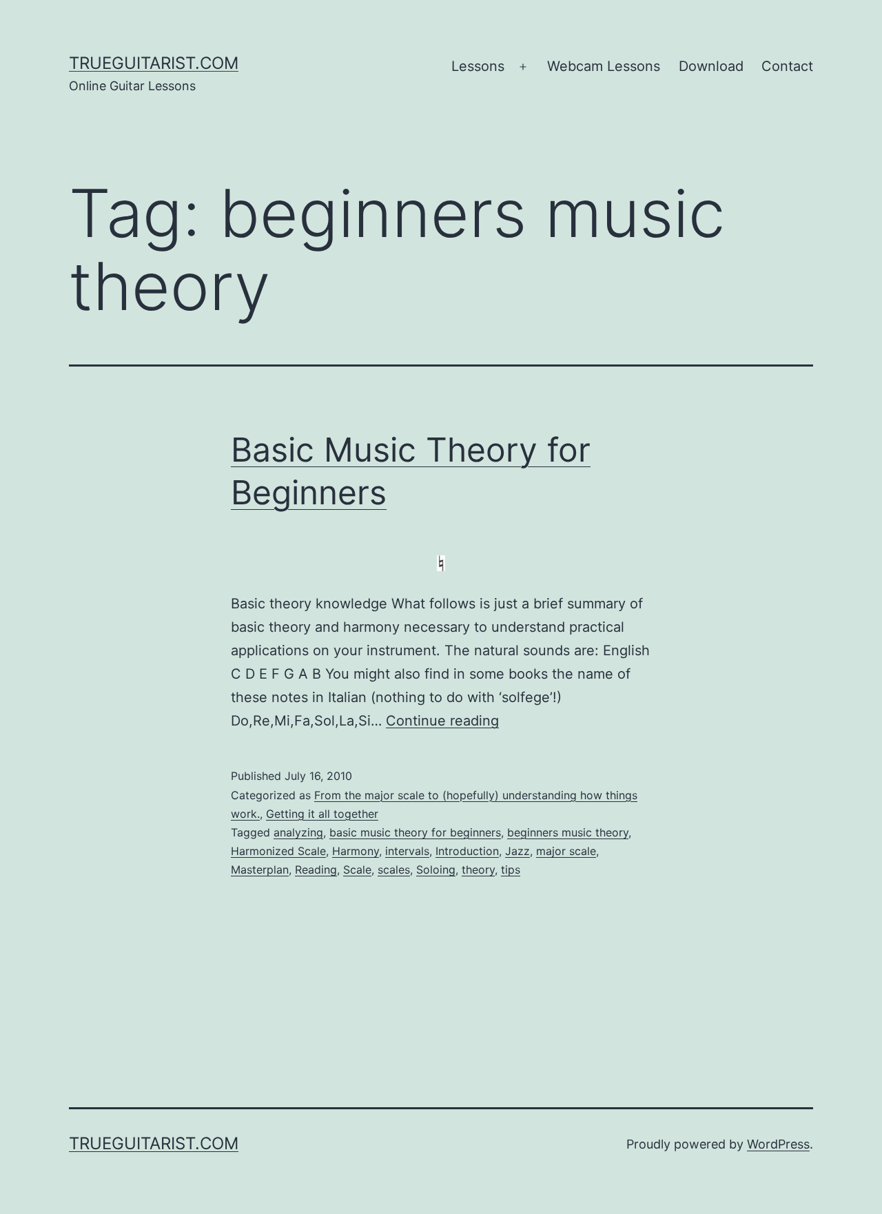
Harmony (355, 851)
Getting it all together (322, 814)
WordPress (778, 1144)
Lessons (477, 66)
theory (478, 869)
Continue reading (442, 720)
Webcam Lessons (603, 66)
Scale (357, 869)
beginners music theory (567, 832)
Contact (787, 66)
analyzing (298, 832)
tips (510, 869)
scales (394, 869)
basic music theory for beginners (415, 832)
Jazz (517, 851)
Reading (316, 869)
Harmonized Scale (278, 851)
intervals (407, 851)
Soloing (435, 869)
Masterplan (260, 869)
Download (711, 66)
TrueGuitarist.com (153, 63)
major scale (566, 851)
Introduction (467, 851)
